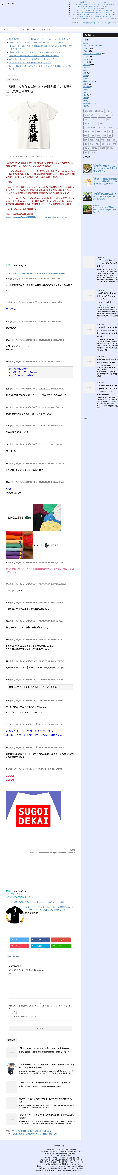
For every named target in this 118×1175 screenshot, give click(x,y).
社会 (9, 956)
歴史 (108, 140)
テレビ (94, 119)
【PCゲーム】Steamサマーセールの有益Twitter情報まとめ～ (107, 263)
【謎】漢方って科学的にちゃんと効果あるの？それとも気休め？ (34, 56)
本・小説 (86, 87)
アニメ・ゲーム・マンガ (92, 54)
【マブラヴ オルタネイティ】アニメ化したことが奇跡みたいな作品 (94, 4)
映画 (102, 140)
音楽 (85, 106)
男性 (97, 144)
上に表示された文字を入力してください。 (24, 1016)
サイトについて (9, 29)
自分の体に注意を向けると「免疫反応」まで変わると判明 (31, 59)
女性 (85, 136)
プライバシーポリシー (27, 29)
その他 (85, 48)
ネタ (85, 67)
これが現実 (88, 111)
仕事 (98, 131)
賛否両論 (95, 148)
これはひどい (99, 111)
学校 (98, 136)
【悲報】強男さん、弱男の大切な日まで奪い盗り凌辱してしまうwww (36, 43)
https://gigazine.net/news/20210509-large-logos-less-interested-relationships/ (36, 217)
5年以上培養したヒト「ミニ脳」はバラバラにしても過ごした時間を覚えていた (40, 39)
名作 (85, 73)
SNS (85, 40)
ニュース (86, 65)
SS (84, 43)
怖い (104, 136)
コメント (12, 974)
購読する (91, 35)
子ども (92, 136)
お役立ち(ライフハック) (92, 45)
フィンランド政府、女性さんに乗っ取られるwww (31, 1131)
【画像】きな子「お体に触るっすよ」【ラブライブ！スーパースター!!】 (93, 14)
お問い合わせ (46, 29)
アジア (100, 115)
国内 (85, 76)
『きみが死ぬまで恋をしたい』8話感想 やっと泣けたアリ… (93, 16)
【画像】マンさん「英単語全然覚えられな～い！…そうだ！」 (45, 1083)
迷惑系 (102, 148)
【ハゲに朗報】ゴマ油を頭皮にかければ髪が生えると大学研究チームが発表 (35, 273)
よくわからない (89, 115)
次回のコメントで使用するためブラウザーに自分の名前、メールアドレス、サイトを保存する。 (40, 1007)
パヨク (102, 123)
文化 (97, 140)
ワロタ (110, 127)
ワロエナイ (101, 127)
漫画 (85, 144)
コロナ (86, 119)
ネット (86, 123)
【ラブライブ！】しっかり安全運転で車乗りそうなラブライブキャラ (93, 12)
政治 (85, 78)
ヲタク (86, 131)
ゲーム (85, 62)
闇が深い (110, 148)
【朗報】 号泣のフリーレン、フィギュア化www (94, 2)
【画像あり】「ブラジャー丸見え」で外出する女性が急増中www (34, 52)
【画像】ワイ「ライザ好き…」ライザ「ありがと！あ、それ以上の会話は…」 (61, 1166)
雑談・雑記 (15, 956)
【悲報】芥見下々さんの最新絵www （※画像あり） (94, 6)
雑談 (85, 100)
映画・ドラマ (88, 81)
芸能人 (86, 148)
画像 (85, 92)
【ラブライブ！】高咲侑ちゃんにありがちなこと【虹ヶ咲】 (93, 10)
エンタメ (86, 56)
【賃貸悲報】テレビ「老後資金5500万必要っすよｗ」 (30, 63)
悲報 (110, 136)
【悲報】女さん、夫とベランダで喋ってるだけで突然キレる (44, 1048)
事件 (85, 70)
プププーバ (7, 4)
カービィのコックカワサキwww (94, 8)
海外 (85, 89)
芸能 (85, 98)
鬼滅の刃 (93, 152)
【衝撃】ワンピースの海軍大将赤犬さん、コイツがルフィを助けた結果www (60, 1168)
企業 (104, 131)
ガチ (113, 115)
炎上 (91, 144)
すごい (108, 111)
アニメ (85, 51)
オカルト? (87, 59)
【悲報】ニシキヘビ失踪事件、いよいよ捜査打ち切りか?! (34, 1134)
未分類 (85, 84)
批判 (85, 140)
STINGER (79, 1170)
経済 (108, 144)
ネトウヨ (95, 123)
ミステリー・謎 (89, 127)
